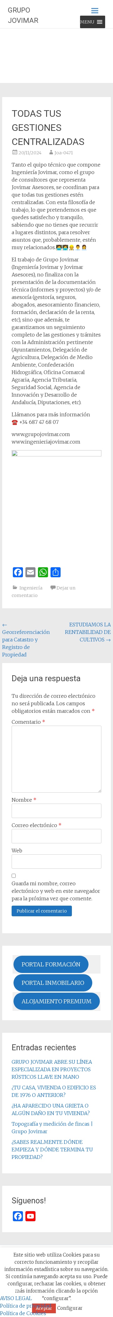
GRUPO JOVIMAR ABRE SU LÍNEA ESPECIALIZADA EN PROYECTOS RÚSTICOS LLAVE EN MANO (52, 1069)
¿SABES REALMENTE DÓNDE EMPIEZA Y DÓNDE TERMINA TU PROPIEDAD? (52, 1149)
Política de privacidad (25, 1306)
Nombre (24, 800)
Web (17, 850)
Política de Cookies (23, 1313)
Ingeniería (30, 588)
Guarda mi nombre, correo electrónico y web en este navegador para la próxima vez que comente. (56, 891)
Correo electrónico (37, 825)
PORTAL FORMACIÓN (51, 964)
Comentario (28, 722)
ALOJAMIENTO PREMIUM (57, 1001)
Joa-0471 (64, 153)
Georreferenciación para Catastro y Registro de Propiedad (26, 639)
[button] (87, 22)
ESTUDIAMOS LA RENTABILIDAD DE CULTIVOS (88, 632)
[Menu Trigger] (14, 1290)
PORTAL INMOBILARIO (53, 982)
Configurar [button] (70, 1308)
